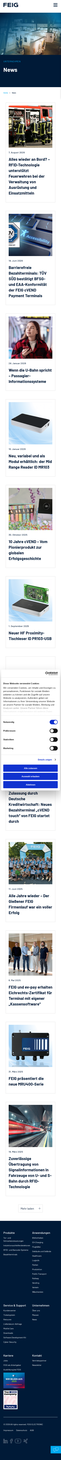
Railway (35, 1278)
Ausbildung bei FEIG (12, 1369)
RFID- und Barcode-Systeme (15, 1250)
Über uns (36, 1310)
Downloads (8, 1333)
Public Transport (39, 1274)
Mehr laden (27, 1208)
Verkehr (35, 1287)
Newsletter (36, 1365)
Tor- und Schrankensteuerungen (13, 1239)
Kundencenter (9, 1310)
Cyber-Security (9, 1342)
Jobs (5, 1360)
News (34, 1319)
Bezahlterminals (10, 1254)
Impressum (8, 1430)
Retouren (7, 1319)
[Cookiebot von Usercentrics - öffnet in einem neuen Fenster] (45, 673)
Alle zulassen (30, 768)
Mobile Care (8, 1328)
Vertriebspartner (39, 1360)
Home (5, 93)
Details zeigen (45, 759)
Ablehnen (30, 784)
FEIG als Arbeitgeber (12, 1365)
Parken (35, 1265)
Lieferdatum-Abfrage (12, 1324)
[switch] (54, 730)
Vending (35, 1283)
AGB (32, 1430)
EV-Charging (37, 1242)
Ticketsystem (9, 1315)
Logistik (35, 1260)
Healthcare (36, 1256)
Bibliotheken (37, 1238)
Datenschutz (21, 1430)
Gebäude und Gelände (41, 1251)
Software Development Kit (14, 1337)
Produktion (37, 1269)
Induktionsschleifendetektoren (16, 1245)
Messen (35, 1315)
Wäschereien (37, 1292)
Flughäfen (36, 1247)
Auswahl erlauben (30, 776)
